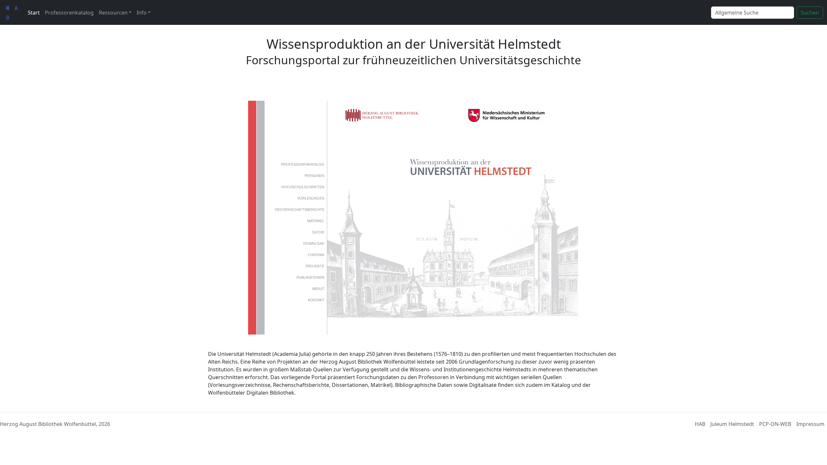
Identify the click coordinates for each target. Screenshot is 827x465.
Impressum (810, 424)
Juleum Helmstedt (732, 424)
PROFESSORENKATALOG (302, 164)
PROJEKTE (315, 266)
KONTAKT (316, 300)
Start (34, 12)
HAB (700, 424)
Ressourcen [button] (113, 12)
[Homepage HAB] (12, 12)
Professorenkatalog (69, 12)
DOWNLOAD (313, 243)
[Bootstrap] (413, 424)
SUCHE (318, 232)
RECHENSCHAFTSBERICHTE (299, 210)
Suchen (810, 12)
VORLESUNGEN (310, 198)
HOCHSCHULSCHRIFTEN (302, 187)
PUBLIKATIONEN (310, 277)
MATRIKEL (315, 221)
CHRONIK (316, 255)
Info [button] (142, 12)
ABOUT (318, 289)
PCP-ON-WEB (775, 424)
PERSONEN (314, 176)
